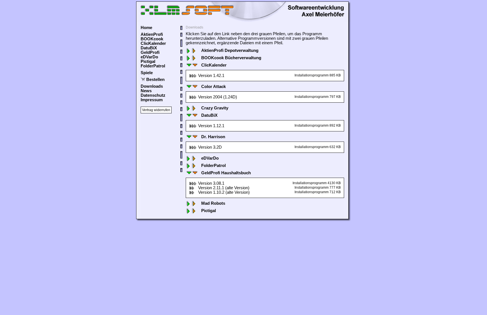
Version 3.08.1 (211, 183)
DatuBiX (149, 48)
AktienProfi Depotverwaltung (229, 50)
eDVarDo (149, 57)
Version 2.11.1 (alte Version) (223, 188)
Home (146, 27)
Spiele (147, 73)
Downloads (152, 86)
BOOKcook (152, 39)
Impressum (152, 100)
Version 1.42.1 (211, 75)
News (146, 91)
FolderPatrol (153, 66)
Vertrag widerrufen (156, 110)
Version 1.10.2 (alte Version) (224, 192)
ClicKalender (153, 43)
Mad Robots (213, 203)
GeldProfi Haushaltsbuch (226, 173)
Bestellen (155, 79)
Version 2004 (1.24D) (217, 97)
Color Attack (213, 86)
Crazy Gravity (214, 108)
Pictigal (148, 61)
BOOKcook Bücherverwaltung (231, 58)
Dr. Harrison (213, 137)
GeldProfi (150, 52)
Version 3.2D (210, 147)
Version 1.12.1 (211, 126)
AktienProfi (152, 34)
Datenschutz (153, 95)
